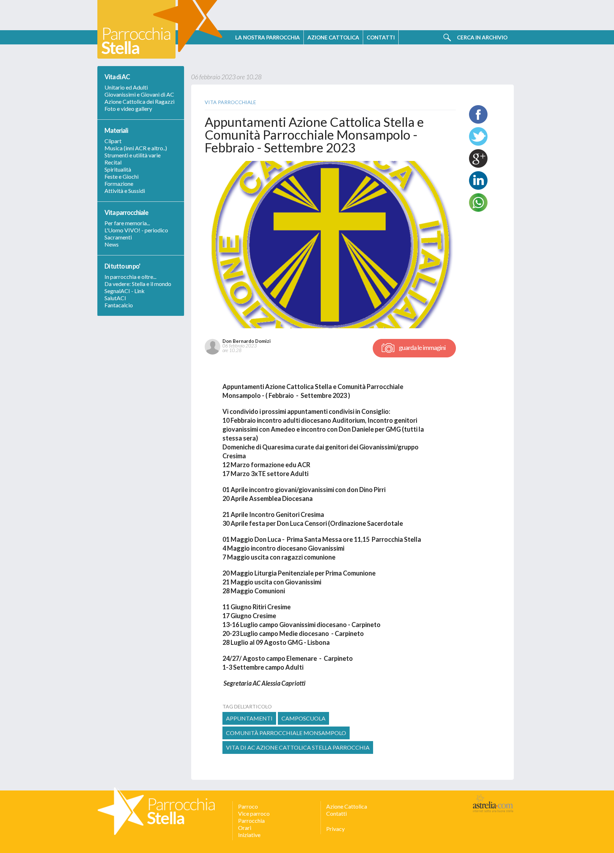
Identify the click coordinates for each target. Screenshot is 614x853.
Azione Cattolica (346, 806)
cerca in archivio (482, 37)
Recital (113, 162)
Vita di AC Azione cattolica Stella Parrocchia (298, 747)
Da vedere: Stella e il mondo (137, 283)
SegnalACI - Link (124, 290)
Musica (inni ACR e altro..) (135, 148)
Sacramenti (118, 237)
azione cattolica (333, 37)
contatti (381, 37)
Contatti (336, 813)
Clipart (113, 140)
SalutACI (115, 298)
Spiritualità (117, 169)
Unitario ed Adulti (126, 87)
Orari (244, 827)
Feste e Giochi (121, 176)
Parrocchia (251, 820)
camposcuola (303, 718)
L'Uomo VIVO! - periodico (136, 230)
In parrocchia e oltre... (130, 276)
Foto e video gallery (128, 108)
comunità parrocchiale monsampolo (286, 732)
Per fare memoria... (127, 223)
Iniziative (249, 834)
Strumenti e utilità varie (132, 155)
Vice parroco (254, 813)
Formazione (118, 183)
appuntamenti (249, 718)
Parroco (248, 806)
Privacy (335, 828)
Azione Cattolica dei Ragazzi (139, 101)
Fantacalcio (118, 305)
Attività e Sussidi (124, 190)
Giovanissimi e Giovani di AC (139, 94)
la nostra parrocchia (267, 37)
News (111, 244)
